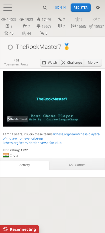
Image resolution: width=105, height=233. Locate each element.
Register (81, 7)
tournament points (16, 62)
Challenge (74, 62)
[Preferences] (98, 7)
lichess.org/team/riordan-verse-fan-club (32, 143)
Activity (24, 165)
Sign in (60, 7)
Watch (52, 62)
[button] (92, 62)
